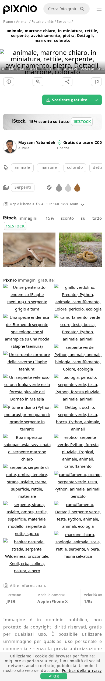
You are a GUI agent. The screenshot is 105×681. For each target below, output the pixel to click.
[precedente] (6, 55)
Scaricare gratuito (70, 99)
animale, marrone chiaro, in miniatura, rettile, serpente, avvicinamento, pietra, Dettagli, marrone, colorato (53, 35)
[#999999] (58, 187)
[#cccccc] (68, 187)
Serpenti (23, 187)
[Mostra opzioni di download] (96, 100)
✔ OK (54, 676)
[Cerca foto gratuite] (83, 8)
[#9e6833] (77, 187)
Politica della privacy (82, 670)
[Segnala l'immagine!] (96, 81)
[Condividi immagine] (67, 81)
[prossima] (99, 55)
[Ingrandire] (38, 81)
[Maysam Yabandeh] (9, 151)
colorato (75, 167)
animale (22, 167)
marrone (48, 167)
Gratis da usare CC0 (82, 142)
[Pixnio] (20, 10)
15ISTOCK (15, 226)
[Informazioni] (8, 81)
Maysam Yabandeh (36, 142)
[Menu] (99, 8)
